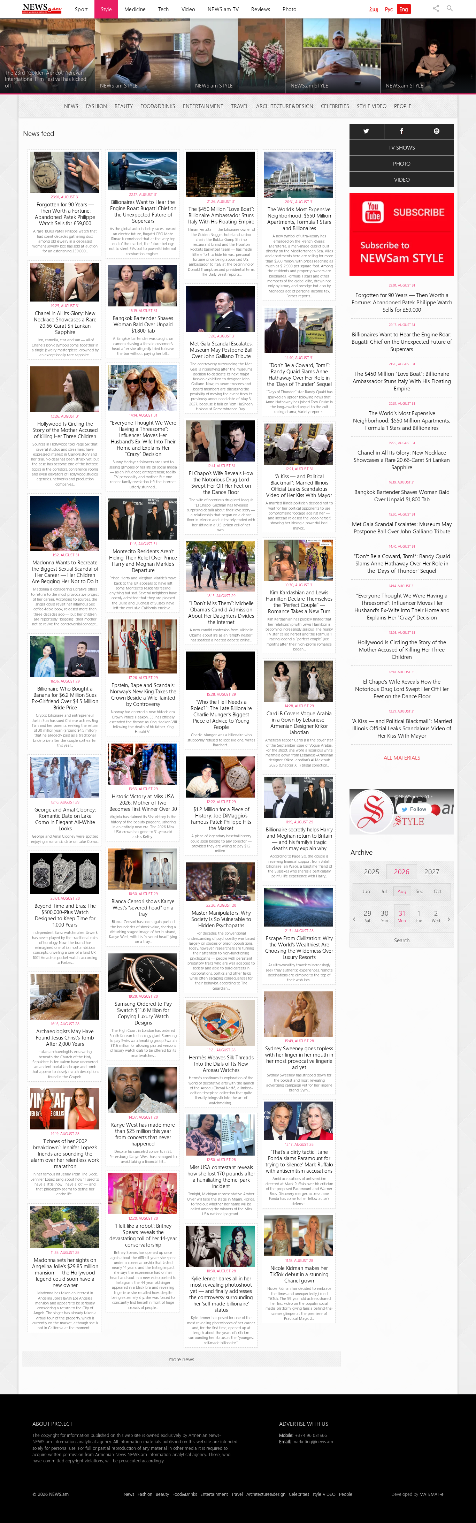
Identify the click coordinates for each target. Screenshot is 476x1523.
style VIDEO (371, 105)
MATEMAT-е (432, 1494)
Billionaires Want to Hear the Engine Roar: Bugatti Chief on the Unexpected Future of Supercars (402, 341)
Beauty (124, 105)
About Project (52, 1423)
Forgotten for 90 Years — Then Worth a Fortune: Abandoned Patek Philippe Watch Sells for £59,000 (402, 302)
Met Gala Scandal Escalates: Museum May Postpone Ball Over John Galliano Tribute (402, 527)
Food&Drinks (157, 105)
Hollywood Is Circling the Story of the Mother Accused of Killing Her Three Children (402, 649)
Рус (389, 9)
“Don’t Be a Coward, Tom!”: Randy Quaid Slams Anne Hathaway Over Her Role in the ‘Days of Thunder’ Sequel (402, 563)
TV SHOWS (402, 147)
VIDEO (402, 179)
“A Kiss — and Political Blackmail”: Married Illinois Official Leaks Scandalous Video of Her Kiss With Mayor (402, 728)
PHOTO (401, 163)
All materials (402, 757)
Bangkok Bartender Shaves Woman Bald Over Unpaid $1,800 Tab (402, 495)
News (71, 105)
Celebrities (335, 105)
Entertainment (203, 105)
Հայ (373, 9)
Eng (403, 9)
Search (402, 940)
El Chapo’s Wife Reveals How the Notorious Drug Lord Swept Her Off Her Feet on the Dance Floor (401, 689)
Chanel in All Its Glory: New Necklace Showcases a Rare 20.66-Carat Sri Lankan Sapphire (402, 460)
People (403, 105)
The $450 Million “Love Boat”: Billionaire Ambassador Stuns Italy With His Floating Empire (402, 381)
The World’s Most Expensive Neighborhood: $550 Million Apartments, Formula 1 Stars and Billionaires (402, 420)
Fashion (96, 105)
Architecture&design (284, 105)
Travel (239, 105)
